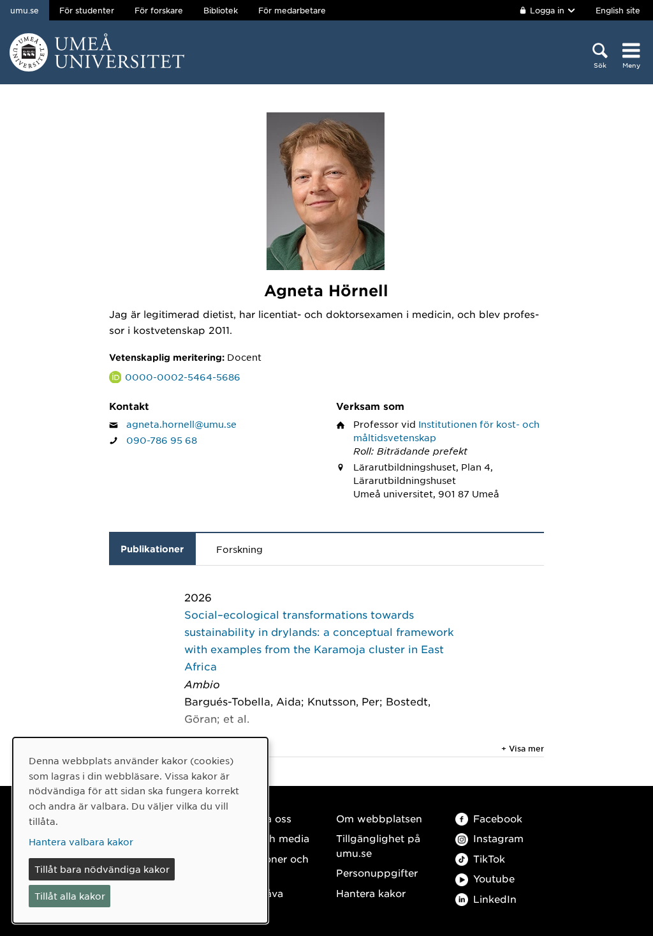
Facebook (497, 818)
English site (618, 10)
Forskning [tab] (239, 549)
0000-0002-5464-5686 (182, 376)
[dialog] (140, 830)
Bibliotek (220, 10)
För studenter (86, 10)
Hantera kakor (371, 893)
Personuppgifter (377, 872)
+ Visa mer (522, 748)
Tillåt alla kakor (69, 896)
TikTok (489, 858)
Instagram (498, 838)
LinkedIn (495, 899)
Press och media (268, 838)
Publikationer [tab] (152, 548)
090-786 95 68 (161, 440)
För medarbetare (292, 10)
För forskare (159, 10)
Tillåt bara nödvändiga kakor (102, 869)
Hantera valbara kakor (81, 841)
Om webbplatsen (379, 818)
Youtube (494, 878)
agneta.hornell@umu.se (181, 424)
